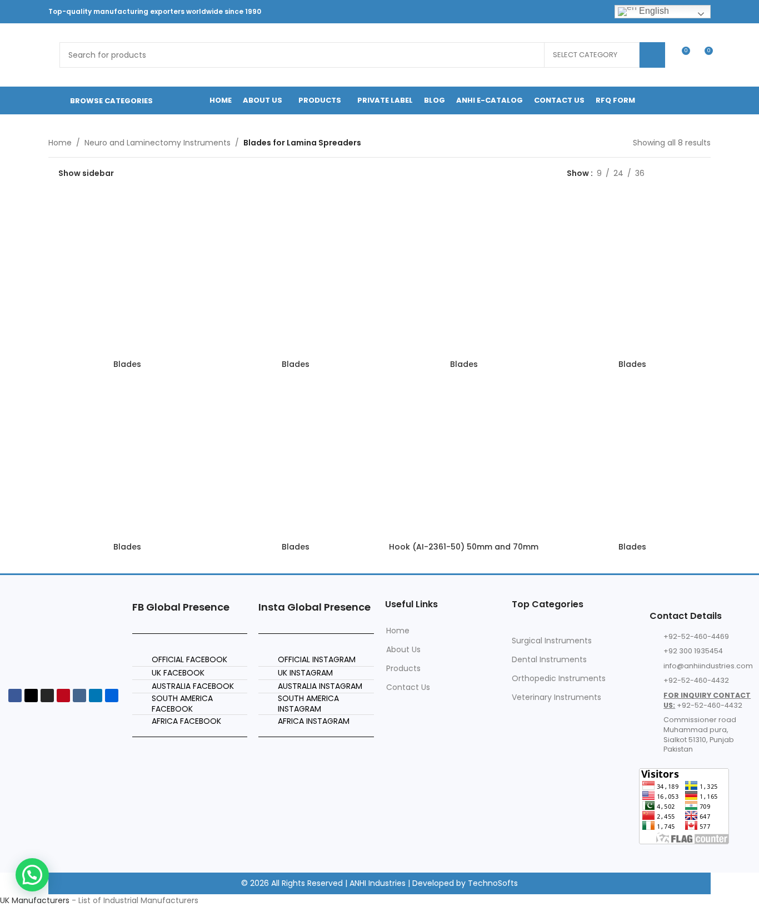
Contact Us (408, 687)
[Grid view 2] (670, 173)
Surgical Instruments (552, 640)
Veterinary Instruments (556, 697)
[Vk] (79, 695)
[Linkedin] (95, 695)
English (653, 11)
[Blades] (127, 275)
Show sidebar (86, 173)
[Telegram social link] (596, 11)
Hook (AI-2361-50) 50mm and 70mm (463, 546)
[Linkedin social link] (554, 11)
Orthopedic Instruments (559, 678)
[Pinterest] (63, 695)
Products (403, 668)
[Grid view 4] (705, 173)
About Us (403, 649)
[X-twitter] (31, 695)
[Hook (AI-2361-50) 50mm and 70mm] (463, 458)
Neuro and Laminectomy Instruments (157, 142)
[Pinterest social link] (540, 11)
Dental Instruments (549, 659)
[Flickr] (111, 695)
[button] (32, 874)
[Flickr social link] (568, 11)
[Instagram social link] (526, 11)
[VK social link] (582, 11)
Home (60, 142)
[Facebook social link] (498, 11)
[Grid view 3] (687, 173)
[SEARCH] (652, 55)
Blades (127, 364)
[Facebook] (15, 695)
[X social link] (512, 11)
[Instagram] (47, 695)
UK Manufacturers (34, 900)
